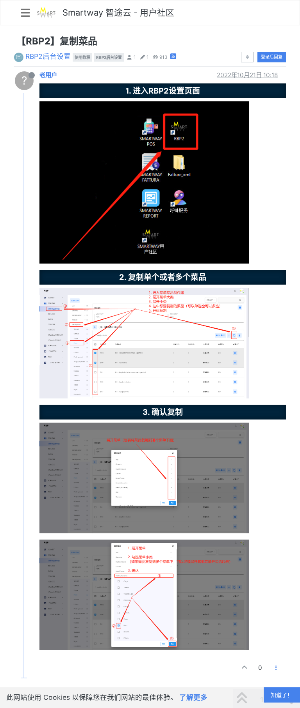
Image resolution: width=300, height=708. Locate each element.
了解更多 (193, 697)
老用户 (48, 75)
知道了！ (282, 695)
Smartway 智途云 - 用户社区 (118, 12)
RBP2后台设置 (48, 56)
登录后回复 (271, 57)
